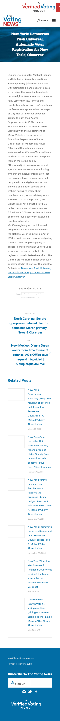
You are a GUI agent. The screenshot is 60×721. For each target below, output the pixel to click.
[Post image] (16, 394)
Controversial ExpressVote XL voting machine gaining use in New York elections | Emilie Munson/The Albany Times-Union (40, 612)
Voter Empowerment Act (30, 297)
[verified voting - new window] (39, 12)
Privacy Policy (15, 663)
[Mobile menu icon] (54, 20)
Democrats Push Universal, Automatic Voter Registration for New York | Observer (29, 272)
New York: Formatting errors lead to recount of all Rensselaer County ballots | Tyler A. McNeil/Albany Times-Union (40, 537)
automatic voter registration (32, 294)
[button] (42, 20)
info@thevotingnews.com (21, 658)
